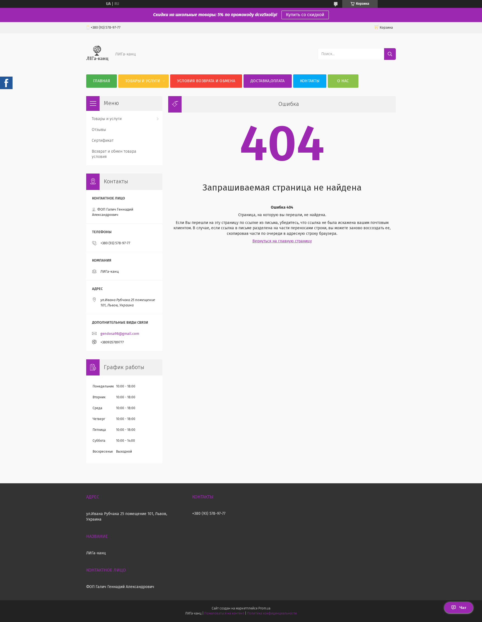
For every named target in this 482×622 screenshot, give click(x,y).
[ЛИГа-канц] (97, 63)
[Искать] (390, 54)
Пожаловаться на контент (224, 613)
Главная (101, 81)
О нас (343, 81)
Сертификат (103, 141)
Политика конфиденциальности (272, 613)
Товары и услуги (142, 81)
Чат (462, 607)
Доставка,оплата (267, 81)
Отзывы (99, 130)
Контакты (309, 81)
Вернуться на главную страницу (282, 241)
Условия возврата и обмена (206, 81)
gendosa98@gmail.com (119, 334)
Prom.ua (264, 608)
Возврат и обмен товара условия (114, 154)
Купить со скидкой (305, 15)
